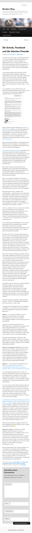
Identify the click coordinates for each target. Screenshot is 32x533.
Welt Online (7, 129)
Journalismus (5, 463)
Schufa (16, 208)
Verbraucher (22, 463)
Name (7, 503)
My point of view (12, 463)
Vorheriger (5, 40)
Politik (17, 463)
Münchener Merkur (8, 139)
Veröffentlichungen (22, 29)
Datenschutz (25, 462)
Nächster (27, 40)
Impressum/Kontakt (7, 35)
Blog (8, 29)
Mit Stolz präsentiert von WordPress (16, 530)
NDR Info (26, 127)
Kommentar (8, 484)
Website (7, 518)
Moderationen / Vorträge (14, 32)
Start (4, 29)
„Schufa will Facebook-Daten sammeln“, (11, 150)
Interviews (5, 32)
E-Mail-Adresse (9, 511)
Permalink (23, 465)
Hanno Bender (20, 54)
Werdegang (13, 29)
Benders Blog (8, 9)
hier (13, 303)
